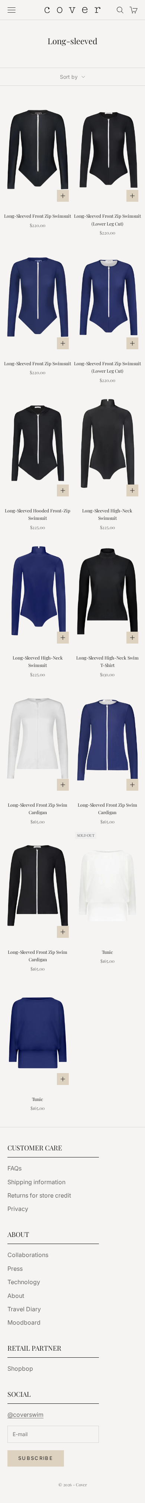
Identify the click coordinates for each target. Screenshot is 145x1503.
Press (15, 1268)
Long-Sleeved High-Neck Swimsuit (107, 514)
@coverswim (25, 1414)
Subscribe (35, 1458)
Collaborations (27, 1255)
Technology (23, 1282)
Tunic (107, 952)
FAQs (14, 1168)
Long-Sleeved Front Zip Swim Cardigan (37, 808)
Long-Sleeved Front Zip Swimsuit (37, 216)
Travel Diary (24, 1309)
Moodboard (24, 1322)
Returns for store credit (39, 1195)
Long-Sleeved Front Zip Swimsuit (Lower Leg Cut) (107, 219)
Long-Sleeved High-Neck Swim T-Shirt (107, 661)
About (15, 1295)
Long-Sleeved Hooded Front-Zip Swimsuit (37, 514)
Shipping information (36, 1182)
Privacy (17, 1208)
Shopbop (20, 1368)
